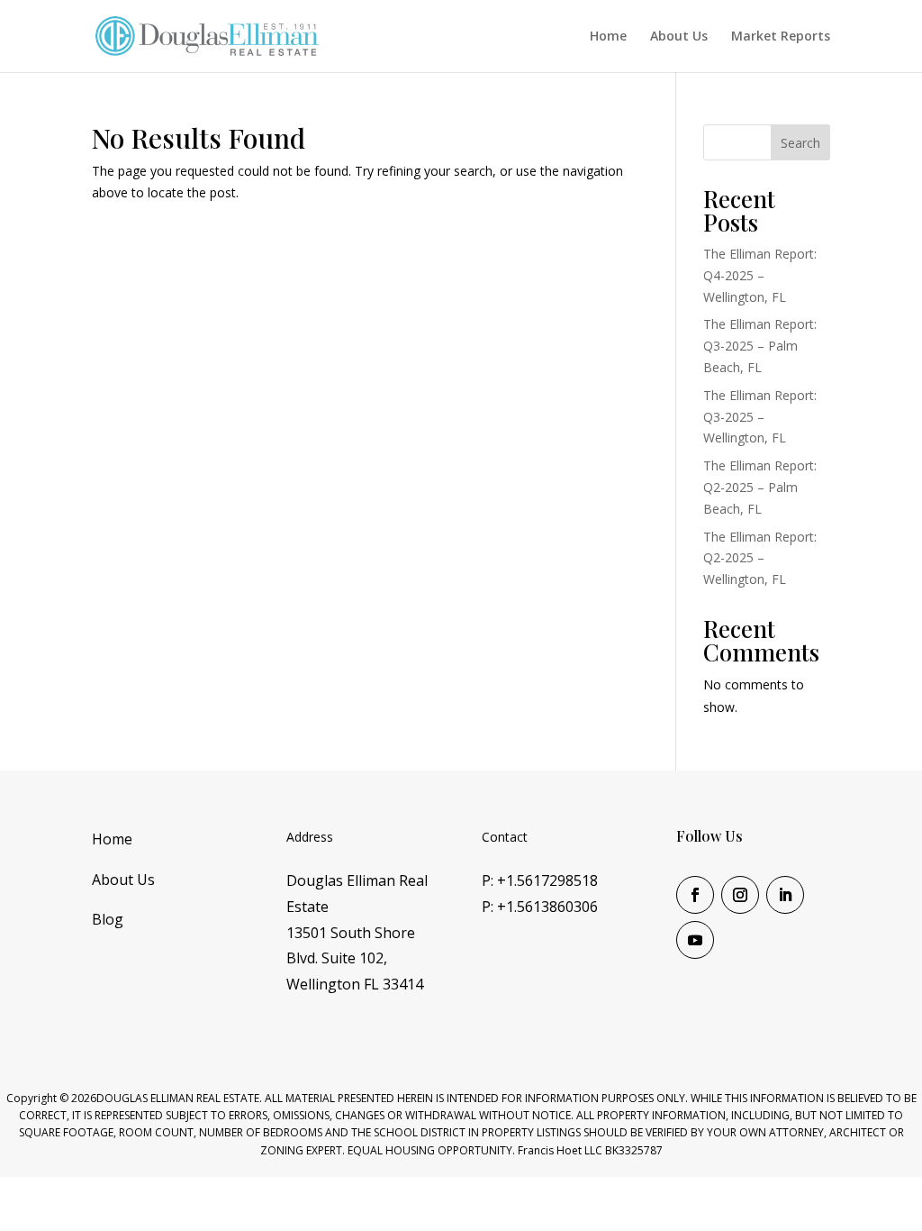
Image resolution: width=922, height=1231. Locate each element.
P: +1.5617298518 (540, 880)
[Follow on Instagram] (740, 895)
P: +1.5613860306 (540, 906)
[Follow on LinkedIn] (785, 895)
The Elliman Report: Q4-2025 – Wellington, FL (760, 275)
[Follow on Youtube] (695, 940)
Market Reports (780, 37)
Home (608, 37)
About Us (679, 37)
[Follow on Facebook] (695, 895)
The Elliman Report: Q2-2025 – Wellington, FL (760, 558)
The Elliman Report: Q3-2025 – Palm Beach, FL (760, 345)
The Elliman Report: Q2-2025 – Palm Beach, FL (760, 487)
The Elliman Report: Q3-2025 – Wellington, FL (760, 417)
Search (800, 142)
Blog (107, 919)
